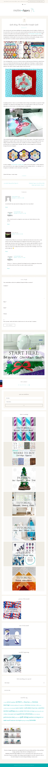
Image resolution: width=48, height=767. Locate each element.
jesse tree (23, 711)
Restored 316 (31, 765)
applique (13, 702)
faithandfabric (17, 256)
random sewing (34, 717)
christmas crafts (35, 705)
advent (9, 702)
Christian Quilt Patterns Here (36, 1)
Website (5, 313)
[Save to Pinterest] (1, 386)
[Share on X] (1, 383)
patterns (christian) (25, 714)
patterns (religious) (36, 714)
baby (23, 702)
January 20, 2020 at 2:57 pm (20, 213)
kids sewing (30, 711)
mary (43, 711)
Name (5, 301)
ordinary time (7, 714)
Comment (6, 285)
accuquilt (5, 702)
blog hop (27, 702)
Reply (6, 207)
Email (5, 307)
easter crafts (23, 708)
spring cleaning (25, 720)
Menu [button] (25, 4)
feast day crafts (36, 708)
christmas (27, 705)
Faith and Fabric (24, 11)
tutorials (32, 720)
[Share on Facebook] (1, 381)
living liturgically (37, 711)
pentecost (17, 717)
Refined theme (24, 765)
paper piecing (14, 714)
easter (17, 708)
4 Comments (24, 175)
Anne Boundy (15, 196)
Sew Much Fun (24, 27)
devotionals (12, 708)
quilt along (24, 717)
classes (40, 705)
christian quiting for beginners (17, 705)
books (31, 702)
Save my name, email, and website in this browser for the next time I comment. (20, 321)
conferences (6, 708)
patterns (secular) (9, 717)
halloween (17, 711)
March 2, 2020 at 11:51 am (19, 257)
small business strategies (14, 720)
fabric (30, 708)
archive (19, 702)
